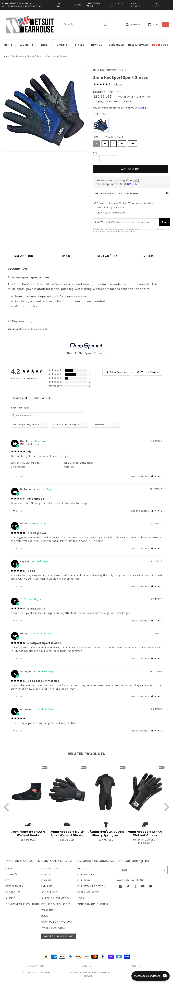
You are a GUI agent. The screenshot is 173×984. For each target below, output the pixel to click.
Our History (85, 874)
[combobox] (78, 24)
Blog (44, 916)
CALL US (86, 966)
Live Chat (47, 874)
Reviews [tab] (18, 398)
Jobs (80, 898)
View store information (112, 212)
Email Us (46, 886)
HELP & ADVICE (135, 5)
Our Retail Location (91, 886)
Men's (8, 44)
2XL (132, 142)
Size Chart (149, 256)
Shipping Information (55, 898)
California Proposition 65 (28, 329)
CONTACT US (116, 5)
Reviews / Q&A (107, 256)
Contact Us (49, 868)
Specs (65, 256)
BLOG (77, 5)
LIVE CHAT (156, 5)
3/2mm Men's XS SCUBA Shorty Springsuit (106, 833)
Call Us (46, 880)
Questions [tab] (40, 398)
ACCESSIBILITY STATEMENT (37, 972)
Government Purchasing (22, 904)
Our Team (83, 880)
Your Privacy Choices (92, 904)
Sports (62, 44)
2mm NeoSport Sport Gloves (52, 56)
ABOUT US (61, 5)
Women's (26, 44)
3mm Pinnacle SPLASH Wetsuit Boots (28, 833)
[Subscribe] (163, 870)
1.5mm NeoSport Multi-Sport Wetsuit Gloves (67, 833)
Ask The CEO (49, 892)
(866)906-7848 (93, 5)
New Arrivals (14, 886)
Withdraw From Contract (58, 936)
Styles (79, 44)
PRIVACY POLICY (37, 966)
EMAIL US (136, 966)
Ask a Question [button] (118, 371)
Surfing (10, 898)
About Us (83, 868)
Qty (95, 152)
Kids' (44, 44)
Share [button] (18, 476)
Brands (96, 44)
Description (23, 256)
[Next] (166, 807)
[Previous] (7, 807)
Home (6, 56)
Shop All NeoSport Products (86, 353)
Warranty (48, 910)
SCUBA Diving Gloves (23, 56)
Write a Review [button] (149, 371)
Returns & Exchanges (55, 904)
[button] (9, 44)
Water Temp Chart (54, 927)
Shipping (98, 101)
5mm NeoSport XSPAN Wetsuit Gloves (145, 833)
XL (122, 142)
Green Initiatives (88, 892)
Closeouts (12, 892)
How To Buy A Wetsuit (56, 921)
